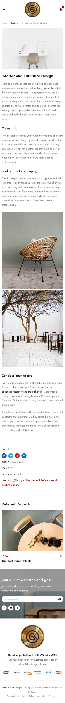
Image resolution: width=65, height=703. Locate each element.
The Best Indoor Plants (16, 561)
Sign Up (59, 599)
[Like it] (61, 556)
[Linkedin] (10, 607)
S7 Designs (32, 691)
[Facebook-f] (17, 607)
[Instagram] (4, 607)
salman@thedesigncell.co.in (32, 664)
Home (4, 23)
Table (19, 474)
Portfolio (14, 23)
